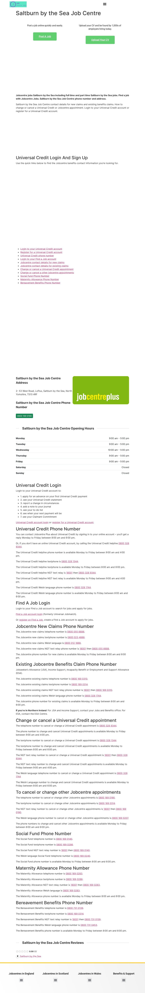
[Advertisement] (72, 73)
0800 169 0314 (80, 684)
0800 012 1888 (73, 643)
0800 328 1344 (69, 561)
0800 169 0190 (24, 416)
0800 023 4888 (76, 637)
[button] (104, 4)
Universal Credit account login (32, 522)
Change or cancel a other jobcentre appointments (47, 272)
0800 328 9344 (87, 572)
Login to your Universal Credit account (41, 248)
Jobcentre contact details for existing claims (44, 265)
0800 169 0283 (74, 873)
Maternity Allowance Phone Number (39, 279)
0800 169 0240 (81, 855)
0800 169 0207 (120, 818)
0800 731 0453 (89, 925)
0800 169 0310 (79, 678)
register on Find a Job (31, 619)
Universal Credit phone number (37, 255)
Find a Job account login (29, 614)
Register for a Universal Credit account (41, 252)
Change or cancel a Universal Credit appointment (46, 269)
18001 (69, 572)
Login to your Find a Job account (38, 259)
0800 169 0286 (64, 844)
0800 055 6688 (75, 631)
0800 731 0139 (75, 908)
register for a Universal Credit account (72, 522)
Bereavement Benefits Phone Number (40, 282)
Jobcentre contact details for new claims (42, 262)
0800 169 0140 (64, 838)
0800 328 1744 (82, 587)
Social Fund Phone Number (34, 276)
